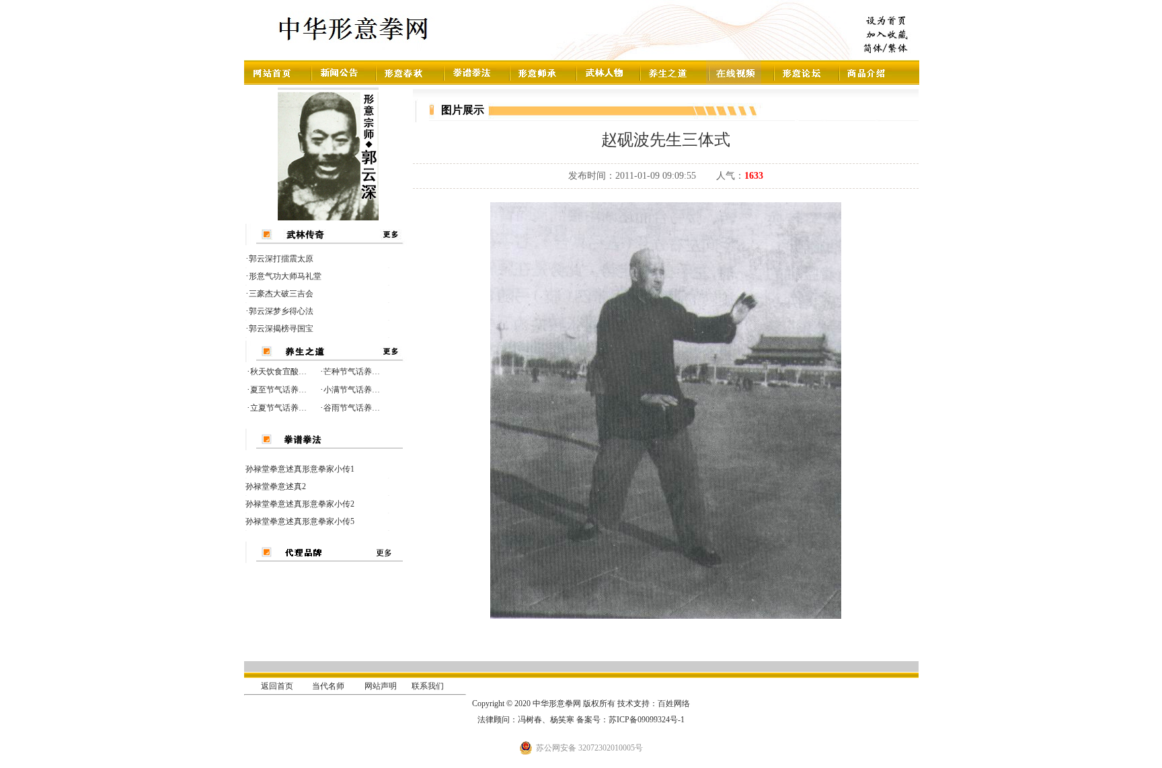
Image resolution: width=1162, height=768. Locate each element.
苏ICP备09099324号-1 (647, 719)
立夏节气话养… (278, 408)
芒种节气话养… (351, 371)
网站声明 (380, 686)
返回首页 (277, 686)
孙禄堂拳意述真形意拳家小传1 (299, 469)
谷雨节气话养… (351, 408)
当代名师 (328, 686)
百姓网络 (674, 703)
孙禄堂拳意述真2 (275, 486)
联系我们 (428, 686)
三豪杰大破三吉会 (281, 293)
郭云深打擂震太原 (281, 258)
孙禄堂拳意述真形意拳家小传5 (299, 521)
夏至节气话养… (278, 389)
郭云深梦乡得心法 (281, 311)
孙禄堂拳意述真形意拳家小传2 (299, 504)
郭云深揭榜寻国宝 (281, 328)
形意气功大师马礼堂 (285, 276)
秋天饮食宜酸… (278, 371)
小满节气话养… (351, 389)
